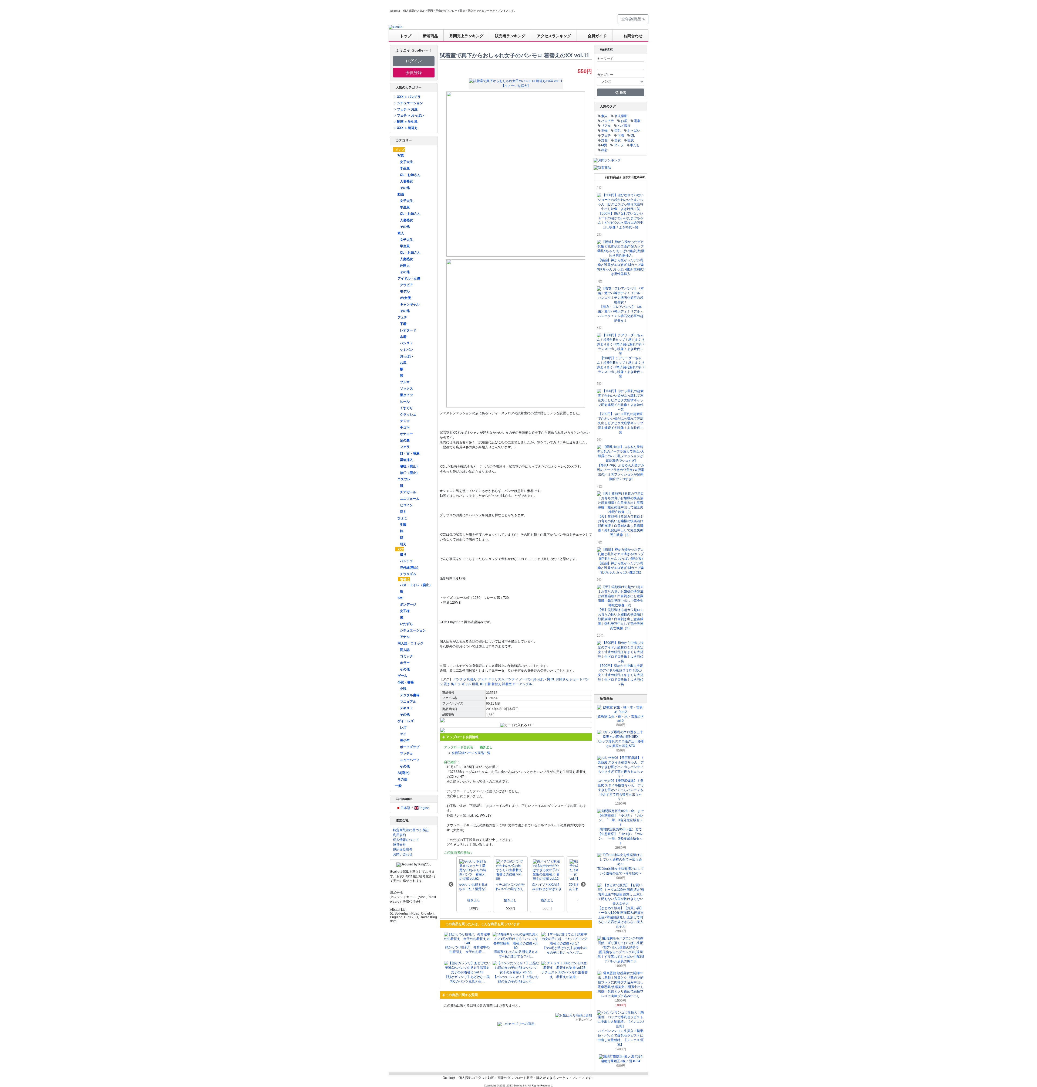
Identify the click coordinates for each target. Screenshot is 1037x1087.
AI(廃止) (403, 773)
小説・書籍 (406, 682)
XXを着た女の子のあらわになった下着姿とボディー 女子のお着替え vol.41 (473, 887)
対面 (604, 140)
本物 (604, 131)
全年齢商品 (631, 19)
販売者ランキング (510, 36)
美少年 (405, 740)
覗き (447, 684)
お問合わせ (633, 36)
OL (553, 679)
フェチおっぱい (410, 115)
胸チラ (456, 684)
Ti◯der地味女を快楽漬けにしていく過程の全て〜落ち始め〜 (620, 871)
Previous (451, 884)
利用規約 (399, 835)
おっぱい (406, 356)
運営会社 (399, 845)
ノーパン (525, 679)
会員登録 (414, 72)
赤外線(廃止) (409, 567)
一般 (398, 786)
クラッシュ (408, 414)
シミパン (406, 350)
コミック (406, 656)
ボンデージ (408, 604)
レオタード (408, 330)
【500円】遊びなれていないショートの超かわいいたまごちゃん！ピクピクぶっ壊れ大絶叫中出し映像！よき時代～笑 (620, 220)
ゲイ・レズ (406, 721)
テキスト (406, 708)
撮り (403, 554)
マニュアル (408, 702)
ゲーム (402, 676)
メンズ (400, 150)
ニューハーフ (409, 760)
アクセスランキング (554, 36)
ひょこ (402, 518)
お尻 (403, 363)
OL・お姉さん (410, 175)
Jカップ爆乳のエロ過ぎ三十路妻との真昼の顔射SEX (620, 743)
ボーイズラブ (409, 747)
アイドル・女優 (409, 278)
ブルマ (405, 382)
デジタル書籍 (409, 695)
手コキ (405, 427)
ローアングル (522, 684)
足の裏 (405, 440)
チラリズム (408, 574)
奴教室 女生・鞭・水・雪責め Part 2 (621, 719)
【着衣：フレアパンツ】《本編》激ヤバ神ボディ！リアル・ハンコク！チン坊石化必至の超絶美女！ (620, 313)
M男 (604, 145)
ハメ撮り (624, 126)
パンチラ (406, 561)
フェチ (402, 317)
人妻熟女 (406, 181)
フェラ (405, 447)
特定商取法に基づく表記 (411, 830)
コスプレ (404, 479)
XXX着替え (407, 128)
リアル (606, 126)
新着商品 (430, 36)
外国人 (405, 265)
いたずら (406, 624)
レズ (403, 727)
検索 (622, 92)
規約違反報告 (402, 849)
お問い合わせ (402, 854)
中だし (635, 145)
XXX (401, 549)
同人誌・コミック (410, 643)
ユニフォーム (409, 499)
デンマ (405, 421)
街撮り (472, 679)
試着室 (507, 684)
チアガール (408, 492)
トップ (405, 36)
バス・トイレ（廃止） (416, 585)
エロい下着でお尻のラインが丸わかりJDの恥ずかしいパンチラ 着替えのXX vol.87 (546, 887)
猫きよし (473, 900)
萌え (403, 512)
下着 (403, 324)
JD (481, 684)
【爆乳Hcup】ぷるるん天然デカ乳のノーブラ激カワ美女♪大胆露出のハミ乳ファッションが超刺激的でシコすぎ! (620, 472)
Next (583, 884)
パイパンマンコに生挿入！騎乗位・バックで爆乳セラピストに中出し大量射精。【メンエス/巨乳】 (621, 1038)
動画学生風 (407, 122)
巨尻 (630, 140)
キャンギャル (409, 304)
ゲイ (403, 734)
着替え (405, 579)
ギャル (466, 684)
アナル (405, 637)
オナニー (406, 434)
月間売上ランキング (466, 36)
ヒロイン (406, 505)
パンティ (511, 679)
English (424, 808)
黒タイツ (406, 395)
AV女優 (405, 298)
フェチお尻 (407, 109)
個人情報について (406, 840)
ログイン (414, 61)
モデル (405, 291)
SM (400, 598)
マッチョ (406, 753)
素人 (401, 233)
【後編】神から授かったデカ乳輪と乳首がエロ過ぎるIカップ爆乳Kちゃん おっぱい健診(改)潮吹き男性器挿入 (620, 267)
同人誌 (405, 650)
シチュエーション (410, 103)
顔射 (604, 150)
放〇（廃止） (409, 473)
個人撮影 (620, 116)
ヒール (405, 401)
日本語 (405, 808)
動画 (401, 194)
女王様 (405, 611)
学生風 (405, 168)
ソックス (406, 388)
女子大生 (406, 162)
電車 (637, 121)
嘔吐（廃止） (409, 466)
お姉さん (562, 679)
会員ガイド (597, 36)
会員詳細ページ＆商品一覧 (471, 753)
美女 (617, 140)
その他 (405, 188)
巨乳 (475, 684)
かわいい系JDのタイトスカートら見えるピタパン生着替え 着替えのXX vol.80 (510, 887)
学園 (403, 524)
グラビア (406, 285)
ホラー (405, 663)
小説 (403, 689)
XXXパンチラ (408, 97)
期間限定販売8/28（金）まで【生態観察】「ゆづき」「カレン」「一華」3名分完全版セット (620, 836)
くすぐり (406, 408)
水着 (403, 337)
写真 (401, 155)
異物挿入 (406, 460)
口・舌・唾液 (409, 453)
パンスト (406, 343)
